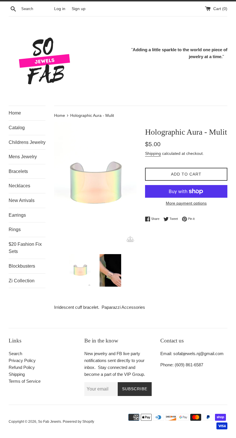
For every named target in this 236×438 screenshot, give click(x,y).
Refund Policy (22, 367)
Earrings (17, 215)
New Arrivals (22, 200)
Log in (59, 9)
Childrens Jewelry (27, 142)
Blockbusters (22, 266)
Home (15, 113)
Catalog (17, 127)
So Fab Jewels (49, 422)
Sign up (78, 9)
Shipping (153, 153)
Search (15, 353)
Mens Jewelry (23, 156)
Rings (15, 229)
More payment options (186, 203)
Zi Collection (22, 280)
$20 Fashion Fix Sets (25, 248)
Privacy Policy (22, 360)
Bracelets (18, 171)
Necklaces (19, 185)
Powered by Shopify (78, 422)
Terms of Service (25, 381)
